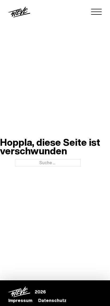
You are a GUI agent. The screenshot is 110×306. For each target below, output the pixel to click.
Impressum (20, 300)
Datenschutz (52, 300)
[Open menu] (96, 12)
